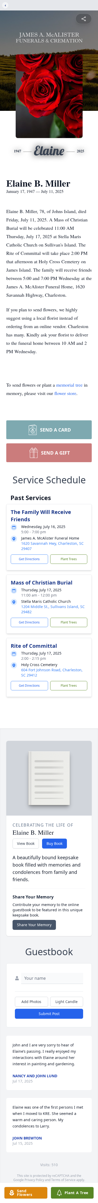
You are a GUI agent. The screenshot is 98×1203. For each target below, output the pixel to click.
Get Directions (29, 559)
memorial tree (69, 385)
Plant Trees (69, 559)
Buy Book (54, 843)
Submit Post (49, 1013)
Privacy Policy (34, 1180)
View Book (25, 843)
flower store (65, 393)
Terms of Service (63, 1180)
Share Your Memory (34, 924)
